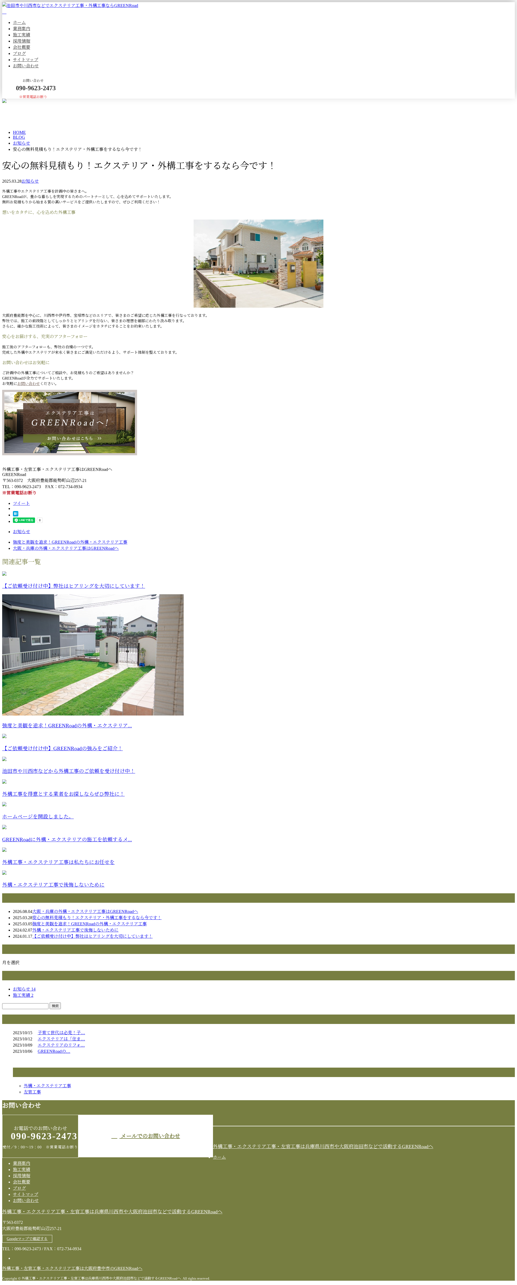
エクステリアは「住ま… (61, 1039)
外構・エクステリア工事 (47, 1085)
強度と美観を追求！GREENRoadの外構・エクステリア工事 (89, 924)
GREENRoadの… (54, 1051)
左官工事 (32, 1092)
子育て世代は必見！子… (61, 1032)
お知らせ (30, 181)
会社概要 (21, 47)
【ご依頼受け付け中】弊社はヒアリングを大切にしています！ (73, 586)
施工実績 (21, 35)
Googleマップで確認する (27, 1239)
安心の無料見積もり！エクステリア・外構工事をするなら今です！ (97, 917)
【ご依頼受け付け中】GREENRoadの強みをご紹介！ (62, 748)
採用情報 (21, 41)
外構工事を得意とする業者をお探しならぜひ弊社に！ (63, 794)
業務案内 (21, 28)
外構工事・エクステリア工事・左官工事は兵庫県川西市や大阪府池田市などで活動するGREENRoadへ (323, 1146)
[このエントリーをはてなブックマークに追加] (15, 515)
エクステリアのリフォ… (61, 1045)
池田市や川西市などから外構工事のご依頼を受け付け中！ (68, 771)
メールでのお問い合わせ (150, 1136)
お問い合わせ (26, 66)
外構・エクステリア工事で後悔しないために (53, 885)
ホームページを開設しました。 (38, 816)
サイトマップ (25, 59)
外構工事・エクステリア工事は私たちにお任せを (58, 862)
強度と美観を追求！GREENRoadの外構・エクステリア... (67, 725)
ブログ (19, 53)
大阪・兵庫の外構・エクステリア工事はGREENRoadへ (85, 911)
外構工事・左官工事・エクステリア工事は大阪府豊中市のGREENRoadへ (72, 1268)
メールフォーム (21, 102)
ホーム (19, 22)
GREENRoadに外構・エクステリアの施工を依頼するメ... (67, 839)
